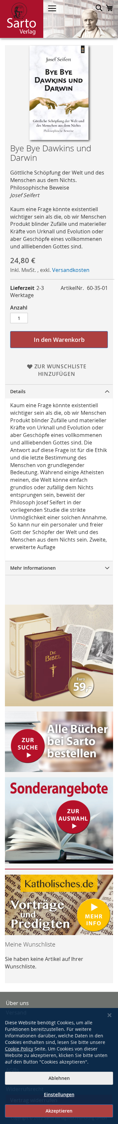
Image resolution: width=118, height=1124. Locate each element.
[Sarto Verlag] (21, 19)
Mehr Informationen (33, 568)
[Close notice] (109, 1015)
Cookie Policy (19, 1049)
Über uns (17, 1003)
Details (18, 391)
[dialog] (59, 1066)
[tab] (59, 391)
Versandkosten (70, 270)
